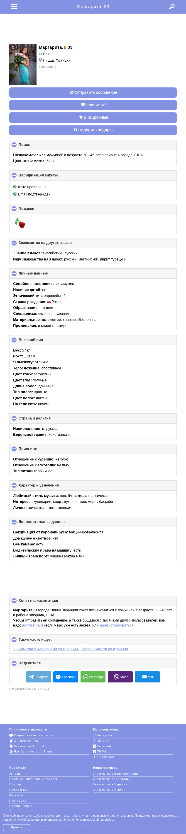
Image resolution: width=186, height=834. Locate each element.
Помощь (15, 784)
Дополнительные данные (50, 523)
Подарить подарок (95, 130)
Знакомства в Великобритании (116, 773)
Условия (15, 773)
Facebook (69, 677)
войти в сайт (32, 625)
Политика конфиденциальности (33, 779)
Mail (151, 677)
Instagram (104, 735)
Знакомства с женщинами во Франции (45, 649)
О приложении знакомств (33, 735)
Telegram (42, 677)
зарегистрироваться (116, 625)
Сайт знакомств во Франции (104, 649)
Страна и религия (42, 420)
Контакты (16, 795)
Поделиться (37, 664)
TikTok (102, 751)
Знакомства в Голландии (112, 779)
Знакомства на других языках (53, 244)
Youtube (103, 740)
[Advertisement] (93, 27)
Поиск (32, 146)
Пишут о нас (18, 789)
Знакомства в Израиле (110, 784)
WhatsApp (96, 677)
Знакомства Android (29, 746)
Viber (124, 677)
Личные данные (41, 275)
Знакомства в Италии (109, 789)
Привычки (36, 450)
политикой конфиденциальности (34, 819)
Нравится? (96, 105)
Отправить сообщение (96, 92)
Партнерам (18, 800)
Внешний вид (38, 341)
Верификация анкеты (46, 177)
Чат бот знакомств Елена (33, 751)
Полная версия (21, 805)
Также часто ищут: (43, 641)
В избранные (96, 117)
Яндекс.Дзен (107, 757)
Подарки (34, 210)
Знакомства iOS (26, 740)
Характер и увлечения (46, 487)
